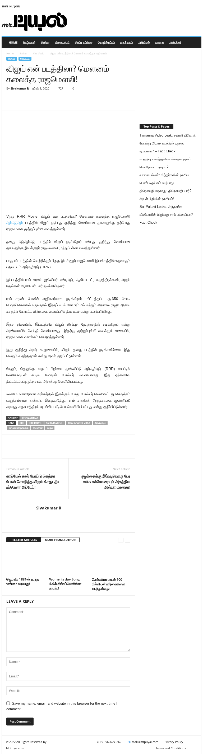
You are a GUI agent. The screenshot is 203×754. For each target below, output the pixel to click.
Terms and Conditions (171, 748)
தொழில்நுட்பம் (106, 42)
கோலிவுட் (38, 53)
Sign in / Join (11, 6)
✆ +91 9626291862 (109, 742)
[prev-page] (121, 540)
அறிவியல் (144, 42)
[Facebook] (11, 102)
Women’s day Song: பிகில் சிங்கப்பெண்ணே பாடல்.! (65, 584)
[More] (60, 102)
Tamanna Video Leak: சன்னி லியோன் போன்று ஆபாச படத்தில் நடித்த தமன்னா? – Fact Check (168, 143)
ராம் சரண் (38, 427)
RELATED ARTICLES (24, 540)
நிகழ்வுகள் (29, 42)
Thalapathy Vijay (79, 423)
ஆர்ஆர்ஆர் (14, 223)
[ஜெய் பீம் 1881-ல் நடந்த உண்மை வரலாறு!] (25, 561)
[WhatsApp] (48, 102)
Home (13, 42)
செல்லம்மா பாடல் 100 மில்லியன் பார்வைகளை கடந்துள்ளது (108, 584)
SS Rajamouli (54, 423)
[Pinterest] (36, 102)
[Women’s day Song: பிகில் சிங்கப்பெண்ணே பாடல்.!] (68, 561)
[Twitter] (24, 102)
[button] (193, 42)
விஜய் (50, 427)
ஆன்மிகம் (175, 42)
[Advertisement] (134, 22)
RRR (22, 423)
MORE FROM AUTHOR (60, 540)
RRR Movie (35, 423)
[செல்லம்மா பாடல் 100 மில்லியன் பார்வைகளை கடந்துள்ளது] (111, 561)
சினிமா (45, 42)
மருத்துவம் (126, 42)
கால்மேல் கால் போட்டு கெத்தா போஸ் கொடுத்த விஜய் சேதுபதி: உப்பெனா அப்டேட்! (32, 481)
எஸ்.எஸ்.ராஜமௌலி (19, 427)
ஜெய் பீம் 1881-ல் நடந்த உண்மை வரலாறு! (22, 581)
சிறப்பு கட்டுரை (84, 42)
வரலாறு (159, 42)
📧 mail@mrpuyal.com (142, 742)
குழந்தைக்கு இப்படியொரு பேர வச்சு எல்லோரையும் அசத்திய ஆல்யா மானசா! (105, 481)
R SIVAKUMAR (30, 418)
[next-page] (127, 540)
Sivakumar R (20, 88)
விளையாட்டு (62, 42)
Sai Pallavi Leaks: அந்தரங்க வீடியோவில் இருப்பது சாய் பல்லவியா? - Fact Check (167, 214)
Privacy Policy (173, 742)
